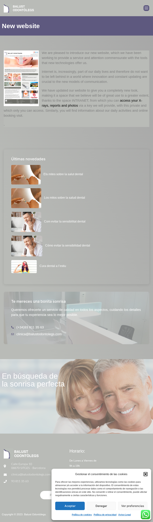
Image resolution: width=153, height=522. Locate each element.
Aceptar (70, 506)
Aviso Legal (124, 514)
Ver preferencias (132, 506)
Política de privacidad (105, 514)
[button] (145, 474)
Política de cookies (82, 514)
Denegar (101, 506)
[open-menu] (146, 8)
